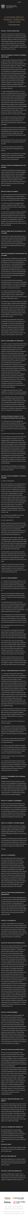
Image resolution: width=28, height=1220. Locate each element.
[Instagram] (7, 1207)
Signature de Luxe (19, 1213)
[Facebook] (11, 1207)
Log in (19, 2)
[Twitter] (16, 1207)
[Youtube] (20, 1207)
